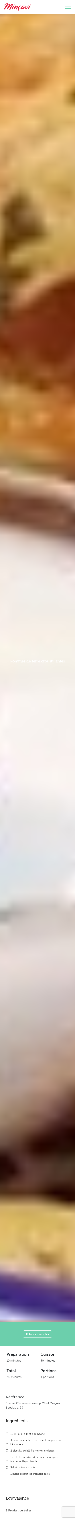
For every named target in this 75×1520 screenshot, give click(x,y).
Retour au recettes (37, 1333)
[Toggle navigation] (68, 7)
